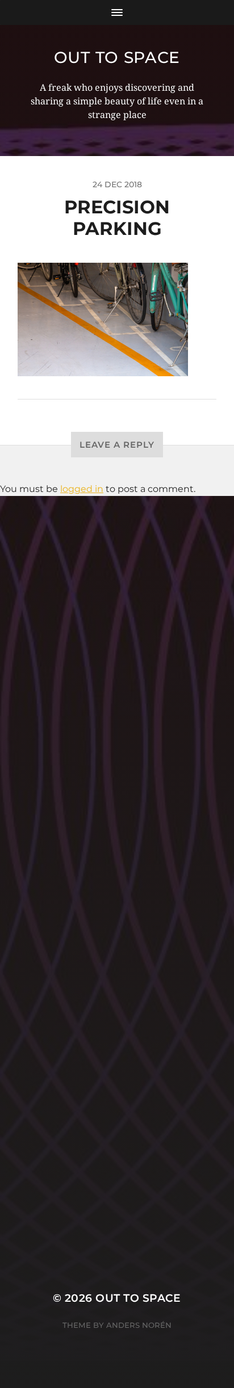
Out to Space (117, 57)
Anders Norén (139, 1325)
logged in (81, 488)
